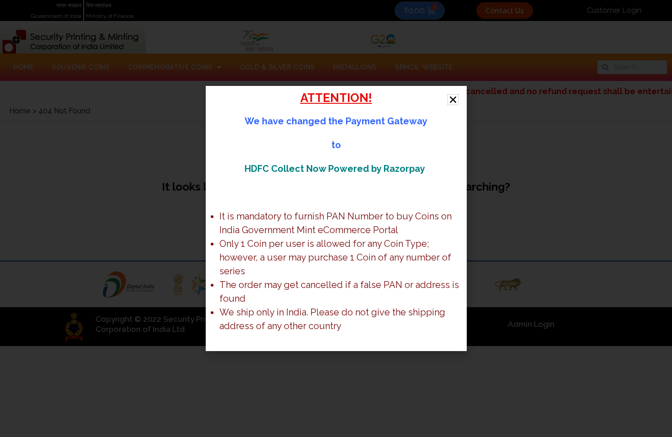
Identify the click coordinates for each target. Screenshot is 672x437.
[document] (336, 218)
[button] (453, 99)
